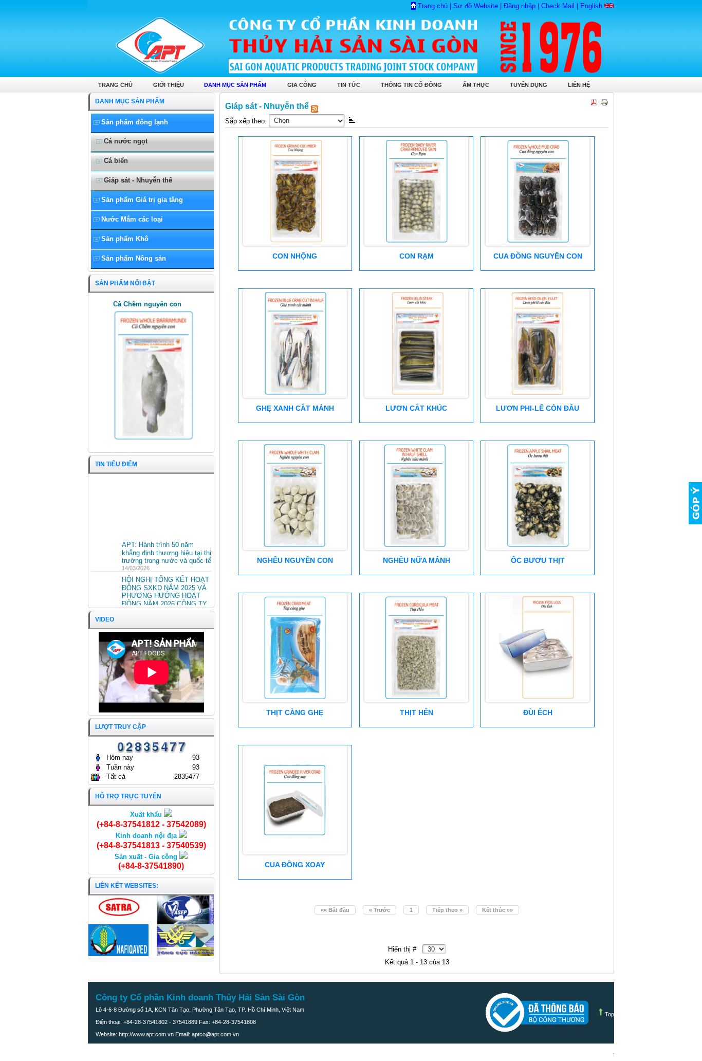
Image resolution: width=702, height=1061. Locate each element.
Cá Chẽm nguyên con (147, 304)
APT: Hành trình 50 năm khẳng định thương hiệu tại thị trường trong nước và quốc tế (166, 548)
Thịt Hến (416, 712)
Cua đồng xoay (295, 865)
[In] (603, 100)
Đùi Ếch (537, 712)
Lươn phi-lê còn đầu (537, 408)
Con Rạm (416, 256)
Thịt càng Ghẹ (294, 712)
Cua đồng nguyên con (537, 256)
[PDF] (593, 100)
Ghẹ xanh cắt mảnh (295, 408)
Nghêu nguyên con (295, 560)
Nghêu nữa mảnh (416, 560)
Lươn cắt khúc (416, 408)
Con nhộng (294, 256)
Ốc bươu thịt (538, 560)
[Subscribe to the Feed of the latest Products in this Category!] (314, 106)
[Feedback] (695, 503)
